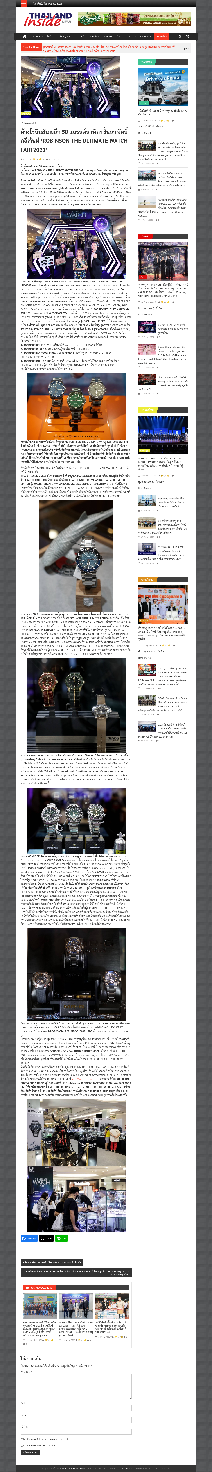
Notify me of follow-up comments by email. (46, 1436)
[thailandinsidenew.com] (24, 36)
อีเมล (24, 1412)
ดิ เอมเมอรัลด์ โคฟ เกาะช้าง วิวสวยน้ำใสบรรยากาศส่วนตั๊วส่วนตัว (53, 1260)
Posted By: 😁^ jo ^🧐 (32, 157)
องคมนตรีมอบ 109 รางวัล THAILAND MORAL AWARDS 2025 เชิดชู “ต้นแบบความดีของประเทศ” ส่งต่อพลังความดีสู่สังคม (160, 461)
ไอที (49, 36)
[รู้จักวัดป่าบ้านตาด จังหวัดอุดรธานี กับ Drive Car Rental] (163, 84)
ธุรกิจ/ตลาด (37, 36)
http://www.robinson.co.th (85, 1076)
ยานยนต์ (108, 36)
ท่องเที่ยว (94, 36)
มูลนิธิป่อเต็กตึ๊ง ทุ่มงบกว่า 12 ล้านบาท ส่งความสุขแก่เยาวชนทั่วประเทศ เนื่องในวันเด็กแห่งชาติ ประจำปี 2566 (112, 1324)
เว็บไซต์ (24, 1424)
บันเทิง (82, 36)
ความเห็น (26, 1369)
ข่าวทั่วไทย (161, 36)
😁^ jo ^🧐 (49, 1338)
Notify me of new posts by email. (40, 1442)
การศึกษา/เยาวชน (65, 36)
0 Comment (54, 157)
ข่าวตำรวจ (144, 618)
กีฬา (119, 36)
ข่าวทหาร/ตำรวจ (143, 36)
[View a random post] (187, 36)
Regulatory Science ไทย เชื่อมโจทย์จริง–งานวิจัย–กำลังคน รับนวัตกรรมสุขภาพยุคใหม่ (85, 47)
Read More (144, 130)
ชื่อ (23, 1400)
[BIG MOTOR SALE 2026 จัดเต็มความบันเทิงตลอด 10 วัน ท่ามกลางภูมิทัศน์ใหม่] (147, 324)
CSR (128, 36)
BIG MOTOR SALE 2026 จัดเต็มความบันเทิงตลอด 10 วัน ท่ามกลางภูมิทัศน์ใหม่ (173, 326)
